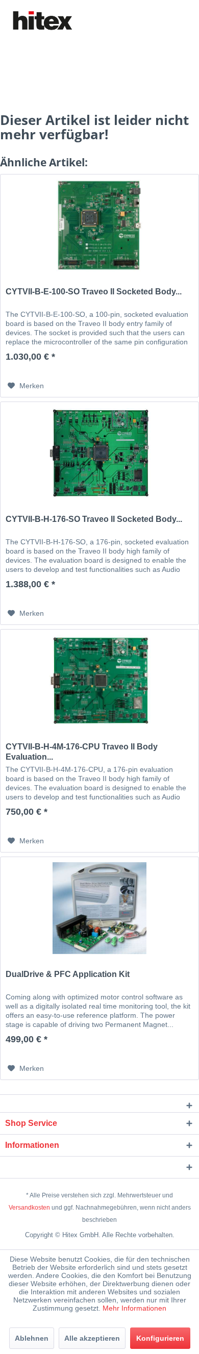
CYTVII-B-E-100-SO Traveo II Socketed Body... (94, 291)
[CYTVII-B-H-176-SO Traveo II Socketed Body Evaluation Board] (99, 453)
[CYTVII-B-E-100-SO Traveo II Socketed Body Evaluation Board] (99, 225)
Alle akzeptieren (92, 1338)
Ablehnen (31, 1338)
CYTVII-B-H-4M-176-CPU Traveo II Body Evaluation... (82, 751)
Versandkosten (29, 1207)
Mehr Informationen (134, 1308)
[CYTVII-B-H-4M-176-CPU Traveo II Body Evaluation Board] (99, 680)
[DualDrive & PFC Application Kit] (99, 908)
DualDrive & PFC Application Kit (68, 974)
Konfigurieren (160, 1338)
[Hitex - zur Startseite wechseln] (42, 21)
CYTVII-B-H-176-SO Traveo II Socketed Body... (94, 519)
